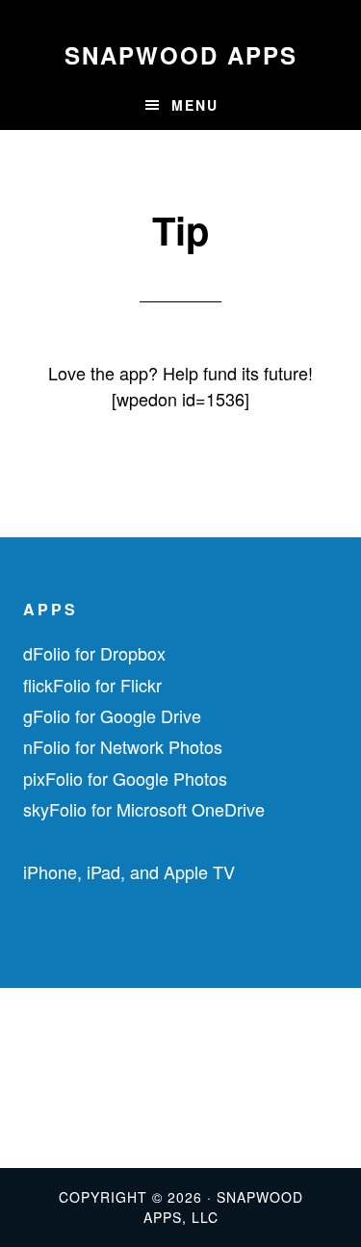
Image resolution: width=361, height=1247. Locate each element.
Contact (34, 1077)
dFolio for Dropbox (94, 652)
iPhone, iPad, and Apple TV (129, 871)
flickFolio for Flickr (92, 684)
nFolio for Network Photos (122, 746)
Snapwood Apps (180, 55)
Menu (195, 105)
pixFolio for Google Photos (125, 778)
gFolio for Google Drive (112, 715)
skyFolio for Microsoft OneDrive (144, 808)
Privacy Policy (59, 1108)
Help (22, 1046)
